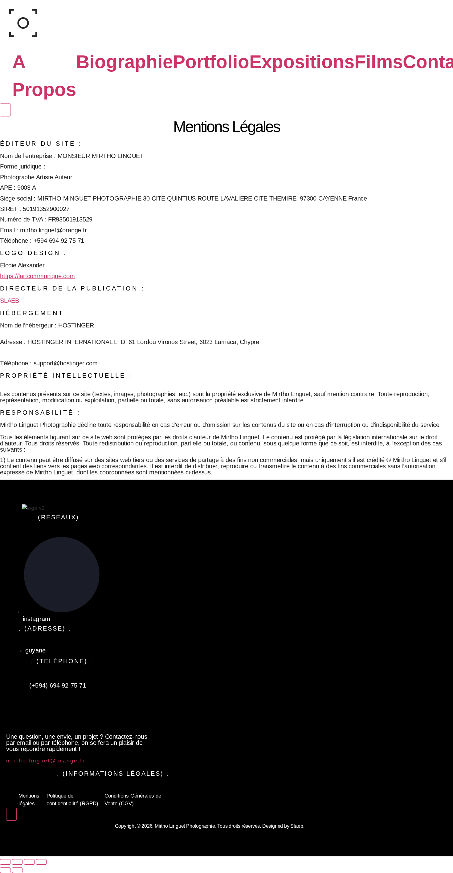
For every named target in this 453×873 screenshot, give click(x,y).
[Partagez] (29, 862)
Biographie (124, 61)
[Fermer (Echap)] (41, 862)
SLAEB (9, 300)
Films (378, 61)
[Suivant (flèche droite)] (17, 870)
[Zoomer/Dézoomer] (5, 862)
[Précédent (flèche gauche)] (5, 870)
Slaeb (296, 826)
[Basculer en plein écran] (17, 862)
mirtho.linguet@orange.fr (45, 761)
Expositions (301, 61)
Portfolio (211, 61)
